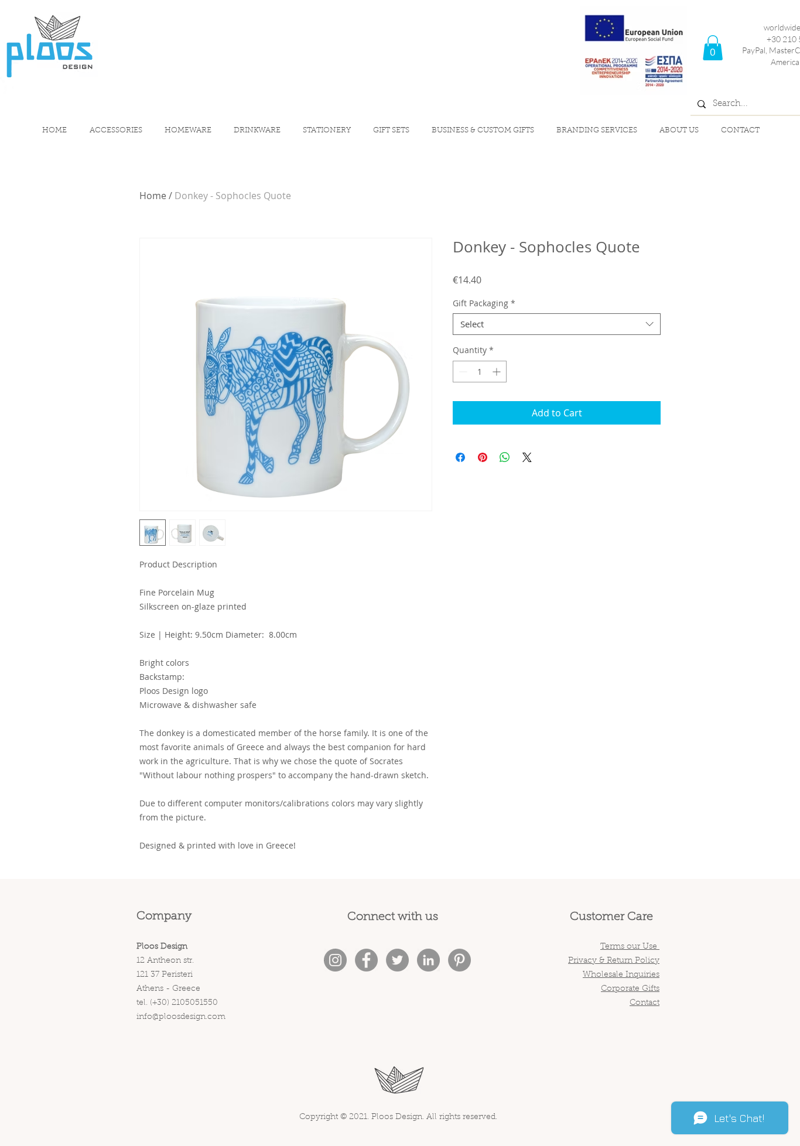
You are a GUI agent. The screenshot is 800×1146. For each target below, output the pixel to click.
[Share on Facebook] (460, 457)
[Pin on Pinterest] (483, 457)
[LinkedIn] (428, 960)
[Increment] (497, 371)
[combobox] (557, 324)
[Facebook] (366, 960)
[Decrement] (461, 371)
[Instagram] (335, 960)
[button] (712, 47)
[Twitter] (397, 960)
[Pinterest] (459, 960)
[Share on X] (527, 457)
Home (152, 195)
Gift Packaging (484, 303)
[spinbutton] (479, 371)
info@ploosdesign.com (180, 1017)
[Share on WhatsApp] (505, 457)
